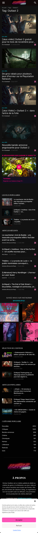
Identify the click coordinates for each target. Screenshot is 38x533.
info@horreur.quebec (25, 498)
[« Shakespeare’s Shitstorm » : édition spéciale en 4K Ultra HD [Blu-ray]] (7, 354)
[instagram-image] (9, 312)
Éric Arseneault (6, 44)
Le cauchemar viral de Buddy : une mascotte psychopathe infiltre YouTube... (24, 201)
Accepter (19, 520)
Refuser (19, 526)
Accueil (4, 7)
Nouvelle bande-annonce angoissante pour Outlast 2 (15, 146)
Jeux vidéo (4, 36)
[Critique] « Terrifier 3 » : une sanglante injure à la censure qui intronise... (24, 364)
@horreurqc (19, 301)
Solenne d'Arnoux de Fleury (9, 242)
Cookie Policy (17, 530)
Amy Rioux (5, 254)
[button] (35, 501)
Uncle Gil (4, 277)
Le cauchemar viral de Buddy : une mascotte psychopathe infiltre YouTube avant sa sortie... (18, 237)
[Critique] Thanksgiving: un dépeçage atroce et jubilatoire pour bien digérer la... (24, 375)
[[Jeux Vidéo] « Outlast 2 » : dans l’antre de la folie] (19, 95)
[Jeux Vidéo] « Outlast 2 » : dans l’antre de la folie (18, 111)
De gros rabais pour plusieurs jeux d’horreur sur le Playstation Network (18, 76)
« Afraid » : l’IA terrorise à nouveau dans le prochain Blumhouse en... (22, 391)
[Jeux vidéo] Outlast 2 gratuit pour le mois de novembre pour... (18, 40)
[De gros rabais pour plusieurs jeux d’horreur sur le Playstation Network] (19, 58)
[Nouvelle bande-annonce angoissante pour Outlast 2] (19, 129)
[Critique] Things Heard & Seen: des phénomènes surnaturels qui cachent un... (25, 401)
